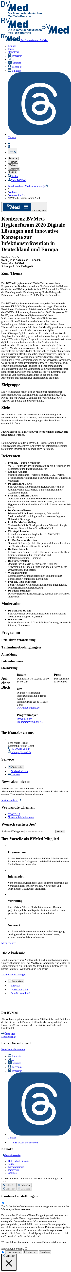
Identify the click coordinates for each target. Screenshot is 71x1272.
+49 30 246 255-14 (20, 748)
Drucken (15, 774)
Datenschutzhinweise (19, 1161)
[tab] (36, 640)
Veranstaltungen (17, 195)
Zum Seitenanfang (20, 993)
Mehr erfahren (8, 943)
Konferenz (6, 257)
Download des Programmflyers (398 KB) (30, 720)
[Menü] (12, 151)
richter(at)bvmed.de (21, 752)
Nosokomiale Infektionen (21, 817)
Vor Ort (16, 257)
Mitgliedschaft (8, 1036)
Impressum (13, 1170)
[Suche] (9, 143)
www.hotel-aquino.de (28, 707)
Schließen (10, 1185)
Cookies (12, 1172)
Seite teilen (17, 981)
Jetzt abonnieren (9, 800)
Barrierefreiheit (16, 1167)
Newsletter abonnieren (13, 1049)
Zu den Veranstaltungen (13, 974)
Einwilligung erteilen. (12, 1248)
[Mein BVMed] (9, 146)
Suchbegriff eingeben (12, 831)
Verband (13, 192)
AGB (11, 1164)
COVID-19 (14, 814)
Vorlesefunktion (19, 771)
